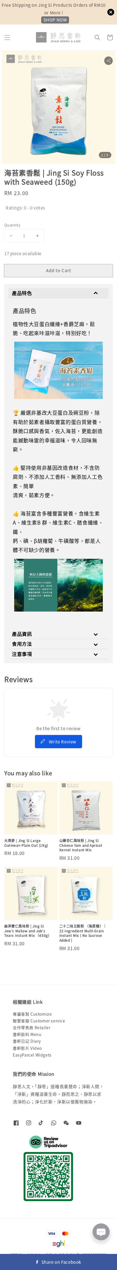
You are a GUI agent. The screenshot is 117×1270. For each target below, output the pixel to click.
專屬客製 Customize (32, 1014)
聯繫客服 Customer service (39, 1021)
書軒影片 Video (27, 1048)
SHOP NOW (55, 20)
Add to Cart (58, 270)
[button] (7, 37)
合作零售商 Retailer (31, 1027)
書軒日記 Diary (27, 1041)
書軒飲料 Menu (27, 1034)
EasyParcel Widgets (32, 1055)
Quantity (12, 225)
